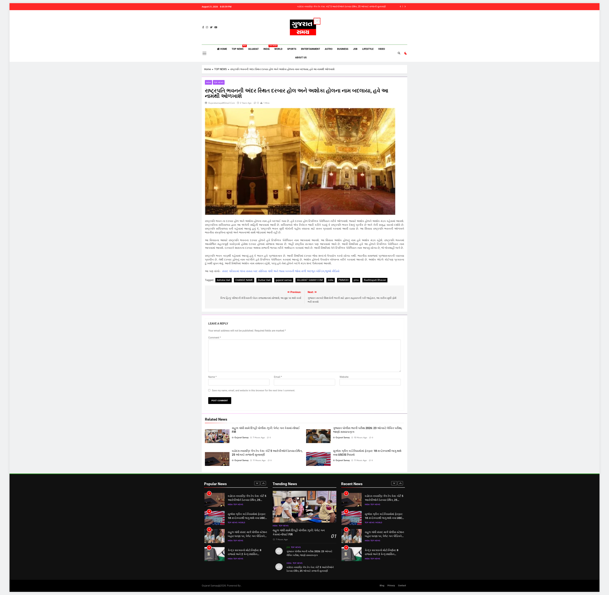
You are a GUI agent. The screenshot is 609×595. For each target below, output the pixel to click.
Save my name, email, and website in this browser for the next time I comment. (253, 390)
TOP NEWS (239, 47)
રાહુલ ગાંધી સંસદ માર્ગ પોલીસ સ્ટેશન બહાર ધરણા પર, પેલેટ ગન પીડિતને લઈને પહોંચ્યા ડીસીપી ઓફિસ (247, 518)
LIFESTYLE (367, 49)
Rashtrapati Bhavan (375, 280)
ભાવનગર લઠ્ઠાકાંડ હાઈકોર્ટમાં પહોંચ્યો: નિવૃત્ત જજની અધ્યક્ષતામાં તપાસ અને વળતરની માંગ (247, 554)
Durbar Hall (264, 280)
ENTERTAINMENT (310, 49)
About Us (301, 57)
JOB (355, 49)
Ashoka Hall (223, 280)
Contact (402, 585)
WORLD (278, 49)
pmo (356, 280)
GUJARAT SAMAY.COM (310, 280)
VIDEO (381, 49)
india (330, 280)
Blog (382, 585)
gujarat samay (284, 280)
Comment (214, 337)
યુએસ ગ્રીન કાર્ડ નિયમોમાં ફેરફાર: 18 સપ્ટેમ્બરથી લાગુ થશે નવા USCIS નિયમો (347, 6)
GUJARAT (253, 49)
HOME (223, 49)
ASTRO (328, 49)
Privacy (391, 585)
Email (278, 376)
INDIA (267, 47)
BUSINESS (342, 49)
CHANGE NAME (244, 280)
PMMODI (343, 280)
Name (212, 376)
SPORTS (291, 49)
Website (344, 376)
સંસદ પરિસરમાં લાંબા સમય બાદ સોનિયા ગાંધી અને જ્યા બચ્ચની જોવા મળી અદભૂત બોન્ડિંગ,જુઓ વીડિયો (280, 271)
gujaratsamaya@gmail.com (221, 102)
